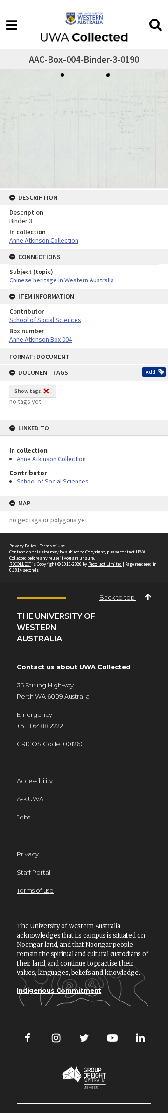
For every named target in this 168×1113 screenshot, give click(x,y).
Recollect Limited (105, 564)
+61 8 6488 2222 (40, 725)
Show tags (27, 390)
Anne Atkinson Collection (51, 459)
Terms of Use (52, 546)
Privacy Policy (22, 546)
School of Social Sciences (53, 481)
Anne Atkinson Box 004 (40, 339)
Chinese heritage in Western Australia (61, 280)
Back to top (117, 597)
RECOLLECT (20, 564)
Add (150, 371)
